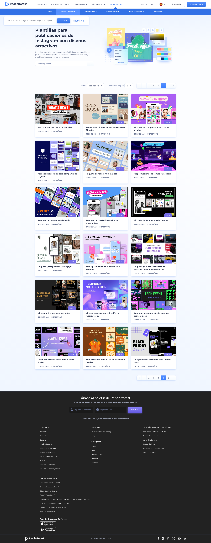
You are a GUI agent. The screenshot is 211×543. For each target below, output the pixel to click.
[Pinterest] (168, 538)
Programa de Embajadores (50, 469)
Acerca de (43, 432)
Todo (50, 12)
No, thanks (78, 21)
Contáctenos (44, 436)
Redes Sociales (67, 12)
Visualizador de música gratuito (154, 432)
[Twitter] (173, 538)
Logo (93, 450)
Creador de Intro (149, 444)
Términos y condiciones (49, 456)
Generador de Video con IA (50, 483)
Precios (144, 4)
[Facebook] (158, 538)
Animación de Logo (150, 440)
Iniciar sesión (176, 4)
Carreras (43, 440)
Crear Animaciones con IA (49, 487)
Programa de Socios (47, 464)
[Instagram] (163, 538)
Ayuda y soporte (46, 444)
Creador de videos (149, 452)
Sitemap (43, 460)
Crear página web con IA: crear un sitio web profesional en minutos (65, 499)
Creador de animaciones (152, 436)
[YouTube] (179, 538)
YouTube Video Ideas (47, 511)
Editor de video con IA (48, 491)
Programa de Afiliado (48, 448)
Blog (93, 436)
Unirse (134, 409)
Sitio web (94, 458)
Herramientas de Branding (101, 432)
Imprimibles (89, 12)
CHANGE (63, 21)
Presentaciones (135, 12)
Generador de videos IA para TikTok (53, 507)
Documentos (112, 12)
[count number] (139, 85)
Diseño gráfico (96, 454)
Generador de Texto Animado (153, 448)
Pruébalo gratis (196, 4)
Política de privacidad (48, 452)
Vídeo (93, 446)
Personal (157, 12)
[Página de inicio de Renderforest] (16, 4)
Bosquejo (94, 462)
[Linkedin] (185, 538)
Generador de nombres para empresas (54, 503)
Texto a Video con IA (47, 495)
